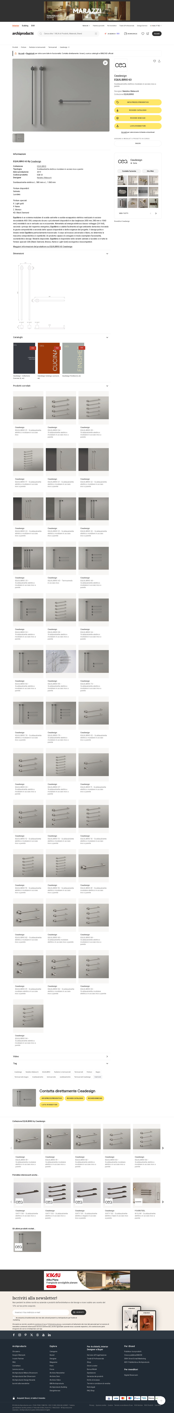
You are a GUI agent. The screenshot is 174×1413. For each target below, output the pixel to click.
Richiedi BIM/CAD (137, 118)
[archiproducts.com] (23, 33)
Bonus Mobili (92, 1369)
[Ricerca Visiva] (96, 33)
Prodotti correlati (21, 385)
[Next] (162, 1148)
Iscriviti (80, 1312)
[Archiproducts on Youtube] (44, 1335)
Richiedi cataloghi (138, 110)
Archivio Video (55, 1380)
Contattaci (16, 1366)
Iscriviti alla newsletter (20, 1383)
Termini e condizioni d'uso (123, 1405)
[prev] (150, 213)
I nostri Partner (18, 1359)
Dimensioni (18, 253)
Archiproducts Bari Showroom (24, 1376)
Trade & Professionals (126, 26)
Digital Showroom (131, 1375)
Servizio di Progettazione (96, 1355)
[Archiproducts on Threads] (38, 1335)
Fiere (52, 1366)
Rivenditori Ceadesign (122, 221)
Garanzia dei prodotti (95, 1376)
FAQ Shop (91, 1391)
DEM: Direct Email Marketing (135, 1359)
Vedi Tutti (123, 213)
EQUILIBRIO (129, 94)
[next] (156, 213)
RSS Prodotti (148, 1405)
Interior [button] (15, 25)
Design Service (142, 26)
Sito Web (150, 171)
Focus (52, 1369)
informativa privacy (54, 1324)
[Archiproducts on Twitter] (32, 1335)
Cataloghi (18, 337)
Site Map (158, 1405)
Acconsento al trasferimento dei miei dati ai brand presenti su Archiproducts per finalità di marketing (45, 1319)
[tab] (89, 25)
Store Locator (92, 1366)
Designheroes (55, 1391)
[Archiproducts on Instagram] (20, 1335)
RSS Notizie (138, 1405)
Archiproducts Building (58, 1387)
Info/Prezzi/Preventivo (138, 102)
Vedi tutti (97, 1077)
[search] (40, 33)
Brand (52, 1355)
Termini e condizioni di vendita (98, 1383)
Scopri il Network (18, 1355)
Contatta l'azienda (129, 171)
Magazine (53, 1362)
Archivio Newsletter (57, 1373)
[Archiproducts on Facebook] (14, 1335)
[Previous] (11, 1148)
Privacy (91, 1405)
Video (16, 1056)
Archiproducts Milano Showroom (25, 1373)
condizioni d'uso (40, 1324)
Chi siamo (16, 1351)
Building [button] (25, 25)
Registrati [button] (30, 53)
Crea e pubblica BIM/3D (133, 1355)
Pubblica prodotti (98, 26)
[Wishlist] (143, 33)
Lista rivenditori (138, 126)
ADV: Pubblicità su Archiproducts (136, 1362)
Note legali (91, 1387)
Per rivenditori (111, 26)
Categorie (53, 1351)
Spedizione (91, 1373)
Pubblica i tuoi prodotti (132, 1351)
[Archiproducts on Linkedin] (49, 1335)
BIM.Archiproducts (57, 1383)
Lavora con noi (18, 1369)
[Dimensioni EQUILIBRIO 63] (41, 296)
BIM (33, 25)
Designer (53, 1359)
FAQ (14, 1362)
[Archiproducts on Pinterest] (26, 1335)
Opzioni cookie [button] (101, 1405)
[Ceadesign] (120, 65)
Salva (138, 143)
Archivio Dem (55, 1376)
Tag (15, 1063)
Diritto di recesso (93, 1380)
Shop (89, 1362)
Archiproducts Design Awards (23, 1380)
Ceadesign (120, 75)
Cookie (110, 1405)
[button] (86, 26)
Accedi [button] (157, 34)
